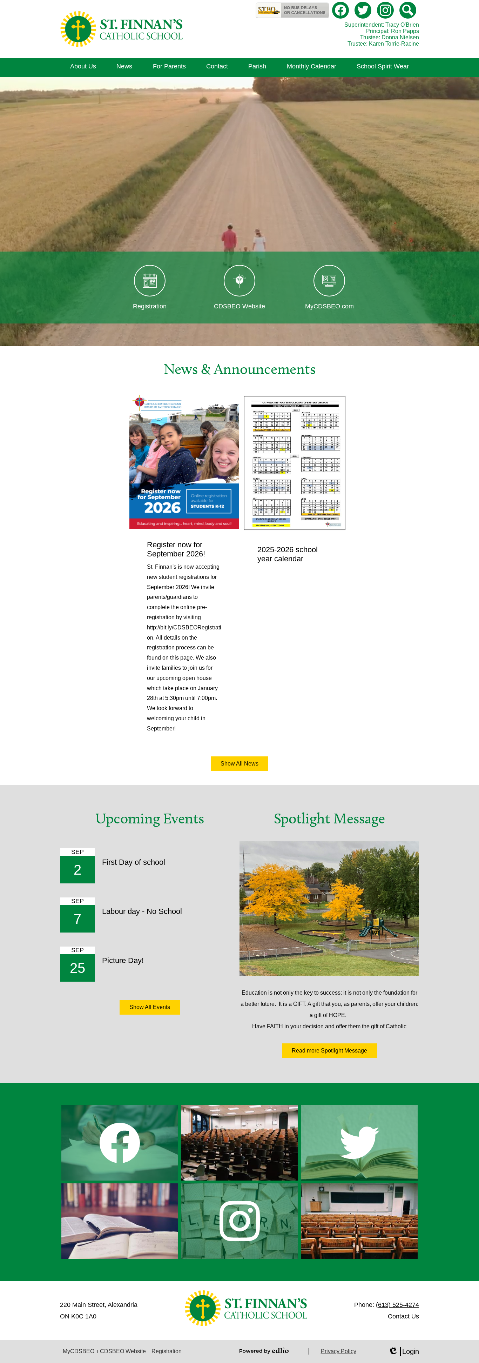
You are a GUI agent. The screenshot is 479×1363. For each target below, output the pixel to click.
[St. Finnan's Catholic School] (121, 29)
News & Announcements (240, 369)
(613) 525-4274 (397, 1304)
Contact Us (403, 1316)
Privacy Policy (338, 1351)
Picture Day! (123, 960)
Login (403, 1352)
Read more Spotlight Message (329, 1051)
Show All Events (149, 1007)
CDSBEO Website (123, 1351)
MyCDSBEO (78, 1351)
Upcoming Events (149, 818)
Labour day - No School (142, 911)
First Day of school (133, 862)
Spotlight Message (329, 818)
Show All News (239, 764)
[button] (83, 67)
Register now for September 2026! (176, 549)
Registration (166, 1351)
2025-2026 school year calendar (287, 554)
